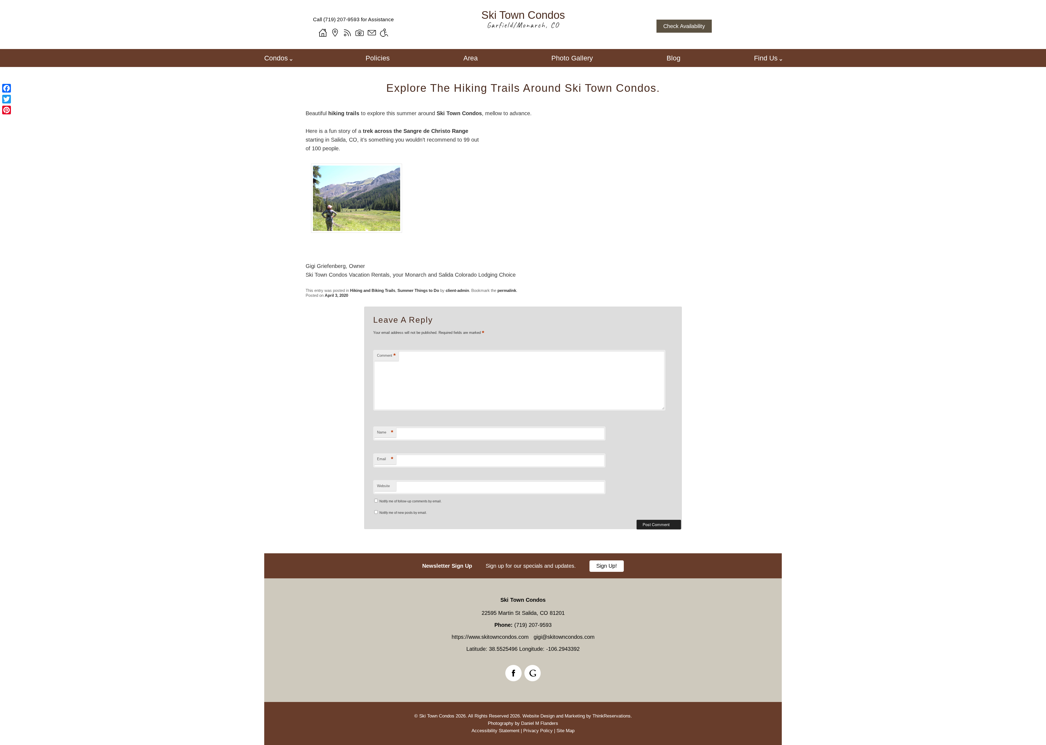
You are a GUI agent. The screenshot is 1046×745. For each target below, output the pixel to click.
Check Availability (684, 26)
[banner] (523, 565)
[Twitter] (6, 99)
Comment (386, 355)
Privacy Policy (538, 730)
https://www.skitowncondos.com (490, 637)
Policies (378, 58)
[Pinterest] (6, 110)
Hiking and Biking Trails (372, 290)
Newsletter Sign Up (447, 566)
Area (470, 58)
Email (385, 459)
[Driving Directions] (335, 33)
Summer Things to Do (418, 290)
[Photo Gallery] (359, 33)
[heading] (523, 88)
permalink (506, 290)
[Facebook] (6, 88)
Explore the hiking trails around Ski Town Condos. (523, 88)
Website (383, 486)
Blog (673, 58)
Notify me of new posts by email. (403, 513)
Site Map (565, 730)
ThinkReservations (611, 716)
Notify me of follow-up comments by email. (410, 501)
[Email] (372, 33)
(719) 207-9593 (341, 19)
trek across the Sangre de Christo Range (414, 131)
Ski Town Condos (459, 113)
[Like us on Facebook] (513, 673)
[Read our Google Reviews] (532, 673)
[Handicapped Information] (384, 33)
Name (385, 432)
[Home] (323, 33)
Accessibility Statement (495, 730)
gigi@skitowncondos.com (564, 637)
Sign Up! (606, 566)
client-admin (457, 290)
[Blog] (347, 33)
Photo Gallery (572, 58)
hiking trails (343, 113)
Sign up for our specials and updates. (531, 566)
